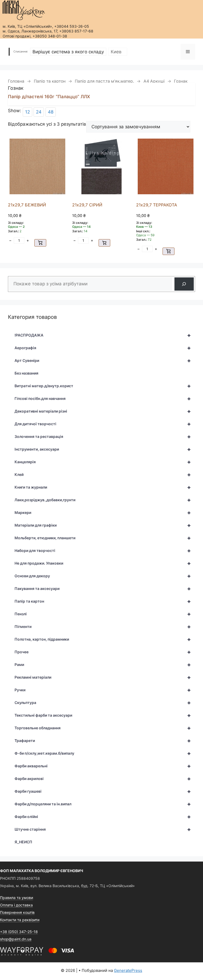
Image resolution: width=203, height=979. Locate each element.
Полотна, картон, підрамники (103, 639)
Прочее (103, 652)
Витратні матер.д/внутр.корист (103, 386)
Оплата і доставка (16, 905)
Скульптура (103, 702)
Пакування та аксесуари (103, 588)
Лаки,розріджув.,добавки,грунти (103, 500)
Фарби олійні (103, 817)
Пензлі (103, 614)
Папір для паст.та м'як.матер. (104, 81)
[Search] (184, 284)
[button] (40, 243)
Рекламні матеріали (103, 677)
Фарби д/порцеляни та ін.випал (103, 804)
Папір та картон (50, 81)
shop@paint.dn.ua (15, 939)
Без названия (26, 373)
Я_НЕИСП (23, 842)
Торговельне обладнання (103, 728)
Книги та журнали (103, 487)
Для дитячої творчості (103, 424)
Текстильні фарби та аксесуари (103, 715)
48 (50, 112)
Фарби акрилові (103, 778)
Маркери (103, 512)
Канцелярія (103, 462)
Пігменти (103, 626)
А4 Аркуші (154, 81)
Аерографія (103, 348)
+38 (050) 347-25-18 (19, 931)
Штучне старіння (103, 829)
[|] (24, 10)
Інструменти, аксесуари (103, 449)
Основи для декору (103, 576)
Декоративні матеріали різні (103, 411)
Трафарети (103, 740)
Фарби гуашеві (103, 791)
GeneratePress (128, 970)
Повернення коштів (17, 912)
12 (27, 112)
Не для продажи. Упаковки (103, 563)
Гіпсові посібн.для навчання (103, 398)
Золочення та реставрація (103, 436)
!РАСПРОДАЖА (103, 335)
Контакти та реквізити (19, 919)
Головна (16, 81)
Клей (103, 474)
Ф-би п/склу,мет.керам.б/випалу (103, 753)
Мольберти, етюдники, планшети (103, 538)
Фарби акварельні (103, 766)
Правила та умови (16, 897)
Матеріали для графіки (103, 525)
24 (38, 112)
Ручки (103, 690)
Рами (103, 664)
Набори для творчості (103, 550)
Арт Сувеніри (103, 360)
